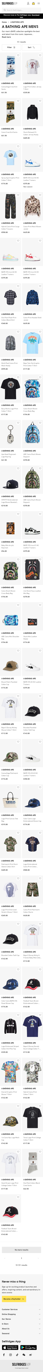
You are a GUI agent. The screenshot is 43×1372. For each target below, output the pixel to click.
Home (4, 22)
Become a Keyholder (12, 1299)
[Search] (5, 10)
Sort (29, 47)
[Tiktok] (17, 1356)
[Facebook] (4, 1356)
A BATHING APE (17, 22)
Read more (6, 37)
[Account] (28, 3)
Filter (9, 47)
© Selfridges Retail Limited (21, 1368)
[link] (10, 88)
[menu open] (38, 3)
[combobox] (23, 10)
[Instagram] (10, 1356)
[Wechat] (24, 1356)
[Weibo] (30, 1356)
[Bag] (33, 3)
